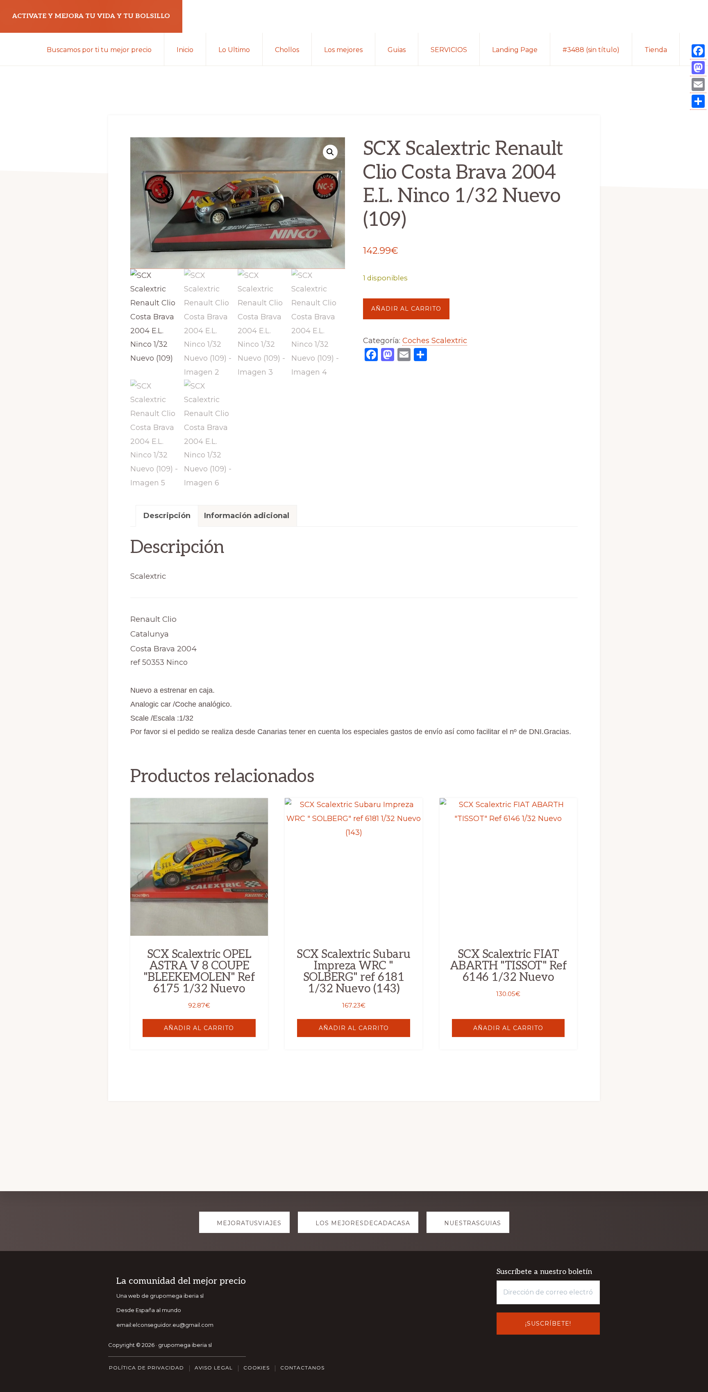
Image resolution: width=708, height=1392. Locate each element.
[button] (330, 152)
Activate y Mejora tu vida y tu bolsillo (91, 16)
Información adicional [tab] (246, 515)
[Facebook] (698, 51)
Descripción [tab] (167, 515)
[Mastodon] (698, 67)
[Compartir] (698, 101)
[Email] (698, 84)
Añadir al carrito (406, 308)
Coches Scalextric (434, 340)
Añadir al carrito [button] (199, 1028)
